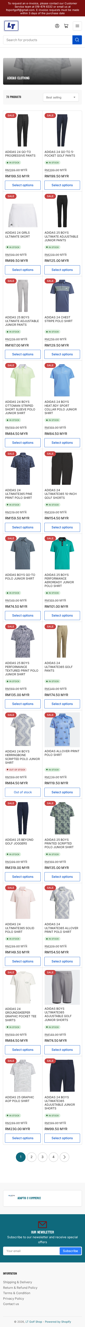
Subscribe (70, 1251)
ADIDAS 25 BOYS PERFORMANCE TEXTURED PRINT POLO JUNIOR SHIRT (21, 668)
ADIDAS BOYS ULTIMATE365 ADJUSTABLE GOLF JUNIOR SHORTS (58, 1014)
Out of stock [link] (23, 792)
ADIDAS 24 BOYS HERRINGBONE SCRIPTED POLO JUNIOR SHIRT (22, 757)
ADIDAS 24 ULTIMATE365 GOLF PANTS (59, 666)
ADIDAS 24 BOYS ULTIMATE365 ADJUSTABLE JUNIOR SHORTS (60, 1102)
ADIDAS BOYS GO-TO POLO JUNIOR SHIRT (20, 576)
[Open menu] (77, 25)
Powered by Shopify (58, 1321)
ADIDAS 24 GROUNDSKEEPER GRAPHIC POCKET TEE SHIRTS (20, 1014)
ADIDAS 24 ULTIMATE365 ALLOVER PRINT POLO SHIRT (61, 927)
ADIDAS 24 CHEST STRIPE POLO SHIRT (59, 319)
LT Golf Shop (34, 1321)
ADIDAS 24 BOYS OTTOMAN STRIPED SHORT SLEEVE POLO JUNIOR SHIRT (20, 407)
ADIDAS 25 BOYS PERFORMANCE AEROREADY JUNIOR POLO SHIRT (59, 580)
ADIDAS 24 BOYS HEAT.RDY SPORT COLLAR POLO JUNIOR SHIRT (61, 407)
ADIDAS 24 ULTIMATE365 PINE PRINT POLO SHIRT (18, 493)
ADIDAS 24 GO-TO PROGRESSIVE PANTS (20, 153)
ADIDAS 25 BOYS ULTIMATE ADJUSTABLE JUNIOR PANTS (61, 236)
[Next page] (64, 1157)
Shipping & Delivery (17, 1282)
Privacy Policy (13, 1298)
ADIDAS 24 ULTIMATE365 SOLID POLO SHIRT (19, 927)
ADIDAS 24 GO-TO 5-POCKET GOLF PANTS (60, 153)
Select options (22, 185)
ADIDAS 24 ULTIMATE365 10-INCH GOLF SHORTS (61, 493)
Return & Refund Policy (20, 1288)
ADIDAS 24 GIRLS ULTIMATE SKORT (17, 234)
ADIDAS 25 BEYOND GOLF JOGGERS (19, 841)
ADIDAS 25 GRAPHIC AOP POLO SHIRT (19, 1099)
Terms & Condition (16, 1293)
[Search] (77, 40)
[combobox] (42, 39)
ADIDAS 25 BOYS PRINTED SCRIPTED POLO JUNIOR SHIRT (59, 843)
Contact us (11, 1304)
